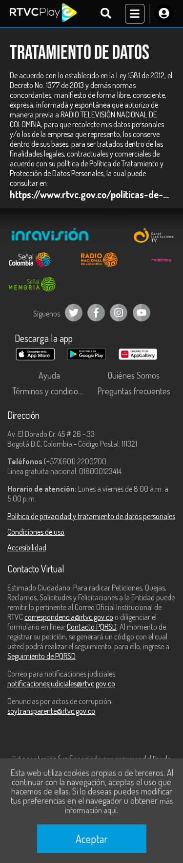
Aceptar (92, 838)
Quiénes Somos (134, 375)
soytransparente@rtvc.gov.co (51, 711)
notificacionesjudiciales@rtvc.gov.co (61, 683)
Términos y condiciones (51, 391)
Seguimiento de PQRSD (41, 656)
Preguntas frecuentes (133, 391)
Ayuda (49, 375)
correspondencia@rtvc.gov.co (68, 617)
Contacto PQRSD (92, 627)
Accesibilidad (26, 547)
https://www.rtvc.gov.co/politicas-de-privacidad (91, 194)
